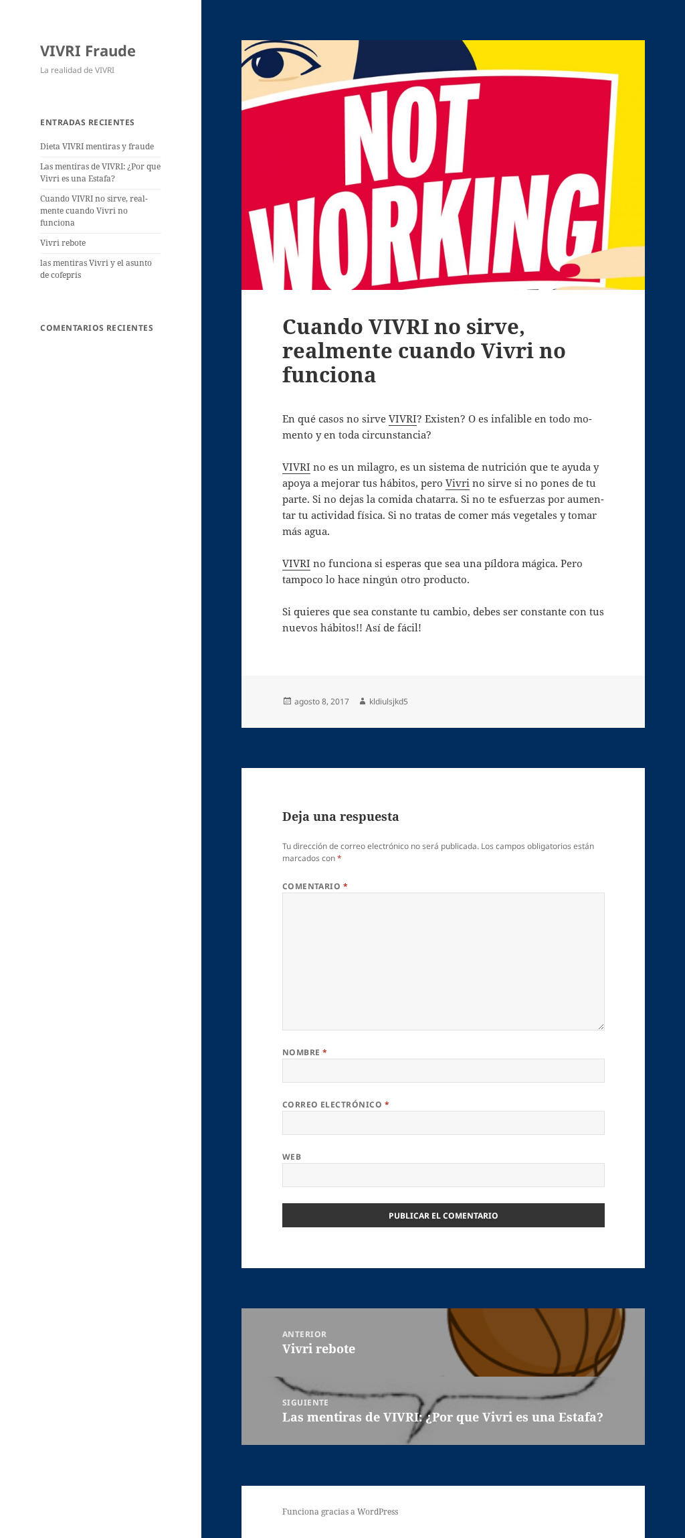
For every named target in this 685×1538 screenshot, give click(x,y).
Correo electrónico (336, 1104)
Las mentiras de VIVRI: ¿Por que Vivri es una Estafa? (100, 172)
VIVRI (403, 418)
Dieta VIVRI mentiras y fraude (97, 146)
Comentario (315, 886)
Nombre (305, 1052)
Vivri (458, 482)
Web (291, 1156)
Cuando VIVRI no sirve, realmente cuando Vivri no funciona (94, 210)
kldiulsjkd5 (388, 701)
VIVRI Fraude (88, 50)
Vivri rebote (63, 242)
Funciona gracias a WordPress (340, 1511)
